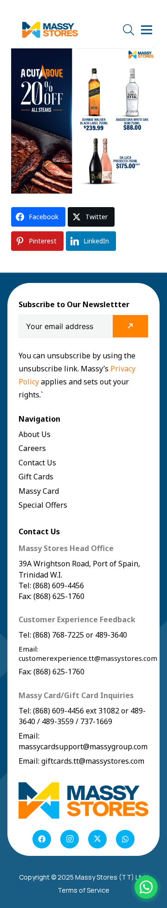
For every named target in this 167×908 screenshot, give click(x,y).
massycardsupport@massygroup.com (83, 746)
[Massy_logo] (50, 30)
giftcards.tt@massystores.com (92, 761)
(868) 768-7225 (58, 635)
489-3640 (110, 635)
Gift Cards (36, 476)
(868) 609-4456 (58, 711)
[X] (97, 839)
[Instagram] (69, 839)
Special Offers (43, 505)
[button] (128, 29)
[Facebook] (41, 839)
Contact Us (37, 462)
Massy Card (39, 491)
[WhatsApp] (125, 839)
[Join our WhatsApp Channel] (146, 887)
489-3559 (58, 721)
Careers (32, 448)
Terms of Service (83, 890)
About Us (35, 434)
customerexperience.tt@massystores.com (88, 658)
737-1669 (96, 721)
